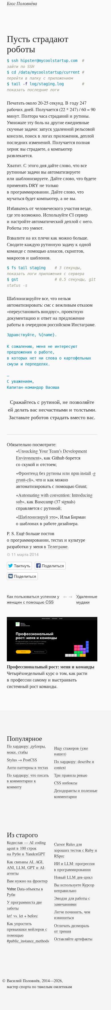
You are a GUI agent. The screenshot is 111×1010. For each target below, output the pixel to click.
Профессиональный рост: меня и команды (50, 666)
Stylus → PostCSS (22, 759)
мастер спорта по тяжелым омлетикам (39, 986)
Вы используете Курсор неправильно (74, 887)
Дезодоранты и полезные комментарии (75, 793)
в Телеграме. (56, 546)
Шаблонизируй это (37, 517)
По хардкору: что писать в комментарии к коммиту (28, 780)
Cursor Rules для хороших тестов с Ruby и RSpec (75, 850)
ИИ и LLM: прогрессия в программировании (74, 866)
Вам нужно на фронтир (27, 881)
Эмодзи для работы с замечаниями (72, 901)
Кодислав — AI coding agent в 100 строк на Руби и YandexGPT (26, 848)
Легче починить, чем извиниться (72, 914)
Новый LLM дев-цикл (73, 877)
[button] (19, 566)
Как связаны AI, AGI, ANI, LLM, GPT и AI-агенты (26, 867)
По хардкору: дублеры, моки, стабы (26, 749)
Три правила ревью (70, 775)
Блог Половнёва (22, 3)
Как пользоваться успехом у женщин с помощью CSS (33, 599)
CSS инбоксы (65, 782)
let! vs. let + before (22, 915)
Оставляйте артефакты (73, 939)
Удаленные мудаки (86, 599)
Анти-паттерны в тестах (27, 767)
